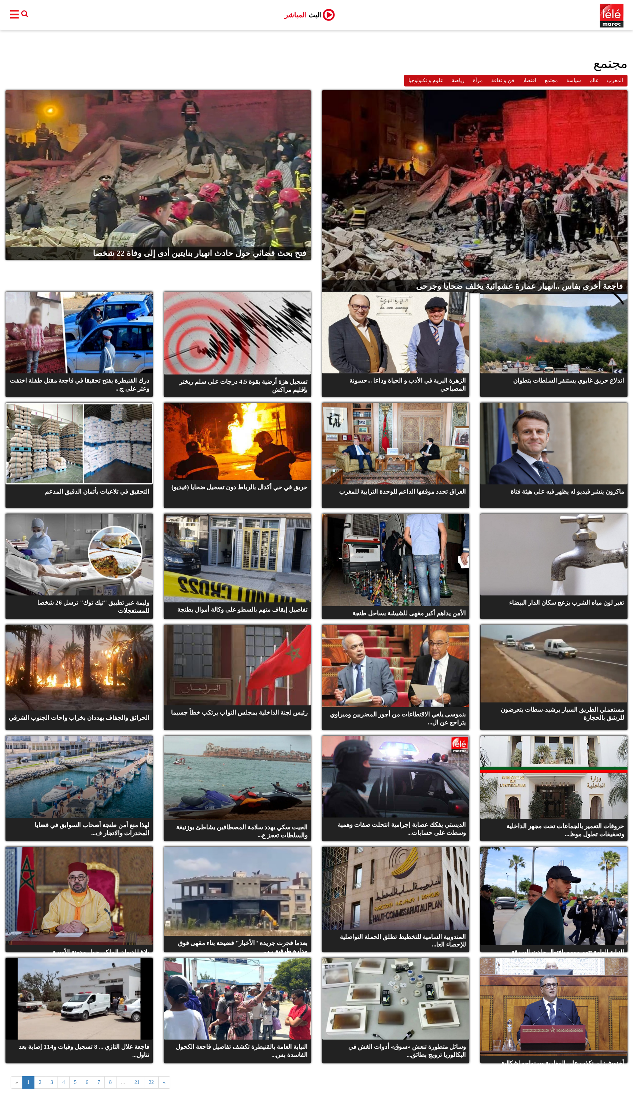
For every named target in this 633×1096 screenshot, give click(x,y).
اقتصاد (529, 80)
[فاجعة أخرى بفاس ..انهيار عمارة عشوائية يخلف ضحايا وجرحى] (475, 190)
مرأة (478, 80)
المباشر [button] (303, 15)
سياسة (573, 80)
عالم (594, 80)
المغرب (615, 80)
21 (137, 1082)
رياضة (458, 80)
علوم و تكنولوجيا (425, 80)
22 (151, 1082)
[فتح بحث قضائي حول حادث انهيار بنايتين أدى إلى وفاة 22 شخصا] (158, 174)
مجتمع (551, 80)
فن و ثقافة (502, 80)
